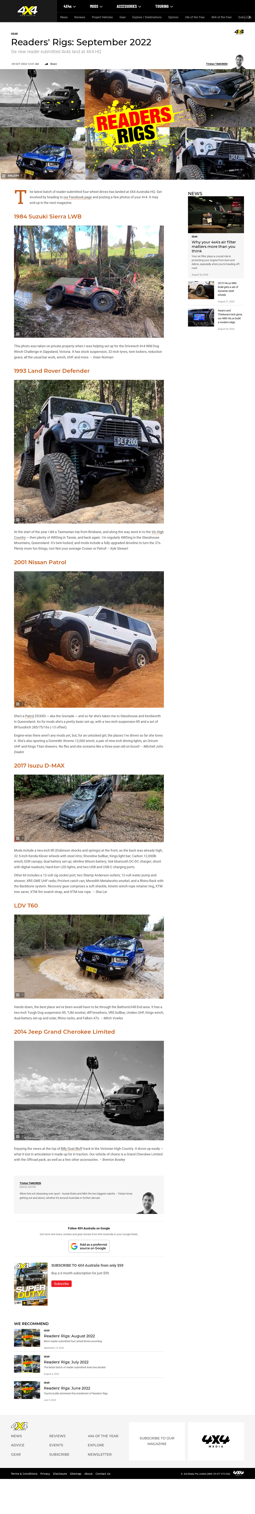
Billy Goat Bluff (71, 1149)
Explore (96, 1445)
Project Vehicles (102, 17)
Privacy (45, 1473)
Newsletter (100, 1454)
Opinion (173, 17)
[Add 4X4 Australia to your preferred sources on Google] (89, 1246)
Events (56, 1445)
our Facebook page (77, 197)
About (88, 1473)
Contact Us (103, 1473)
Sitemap (76, 1473)
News (64, 17)
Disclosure (60, 1473)
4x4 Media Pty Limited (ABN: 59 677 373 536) (207, 1474)
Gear (122, 17)
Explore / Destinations (146, 17)
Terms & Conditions (24, 1473)
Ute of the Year (195, 17)
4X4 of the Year (221, 17)
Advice (17, 1445)
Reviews (79, 17)
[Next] (250, 17)
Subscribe (59, 1454)
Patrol (29, 716)
